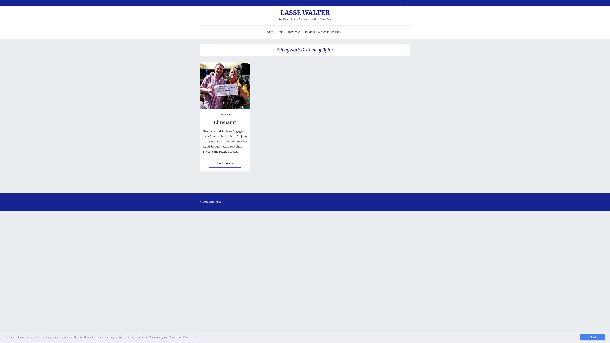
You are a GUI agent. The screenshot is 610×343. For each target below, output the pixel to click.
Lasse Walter (305, 15)
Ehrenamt (225, 122)
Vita (270, 32)
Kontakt (294, 32)
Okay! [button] (593, 337)
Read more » (225, 163)
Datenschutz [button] (190, 337)
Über (280, 32)
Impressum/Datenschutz (323, 32)
